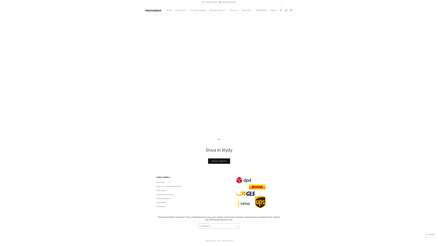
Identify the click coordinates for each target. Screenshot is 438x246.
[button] (181, 10)
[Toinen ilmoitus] (280, 2)
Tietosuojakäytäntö (163, 198)
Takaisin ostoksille (219, 161)
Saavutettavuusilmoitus (165, 194)
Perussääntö (161, 206)
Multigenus (212, 241)
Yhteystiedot (161, 202)
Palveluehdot (161, 190)
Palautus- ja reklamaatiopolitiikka (168, 186)
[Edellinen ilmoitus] (157, 2)
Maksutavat (160, 182)
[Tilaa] (236, 226)
